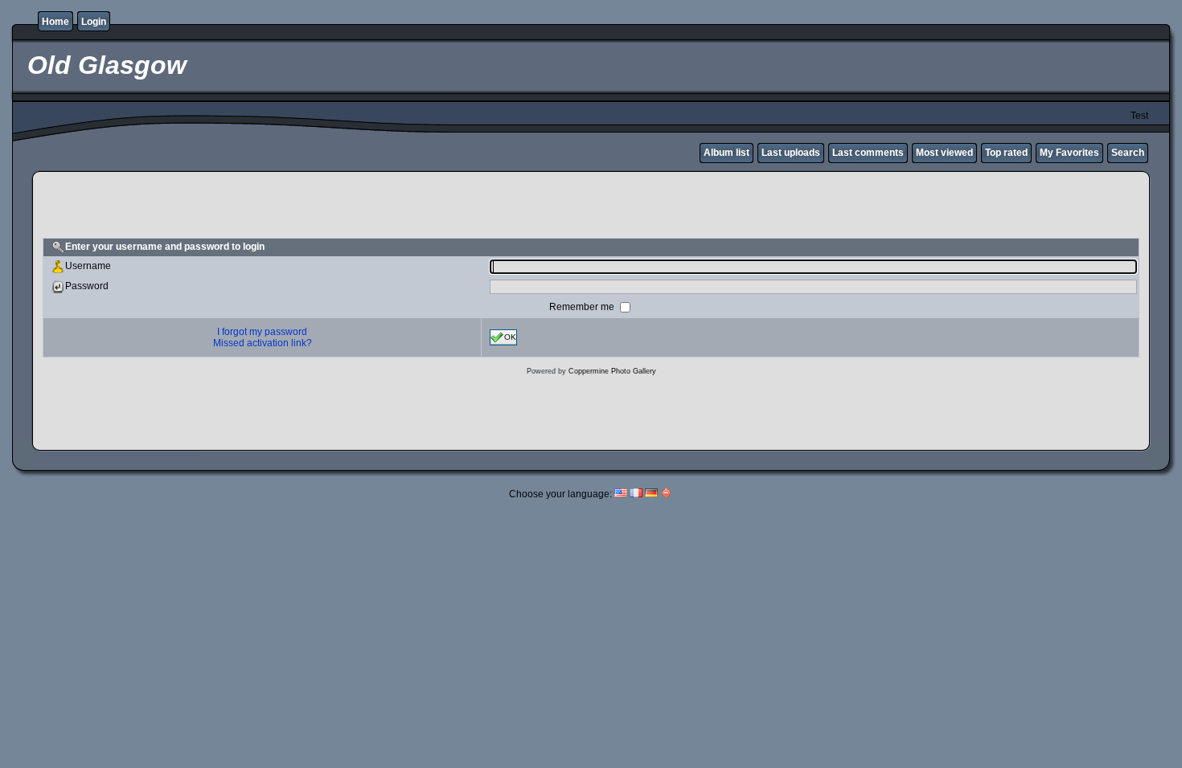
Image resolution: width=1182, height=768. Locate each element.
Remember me (583, 306)
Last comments (868, 152)
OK (510, 336)
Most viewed (944, 152)
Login (93, 21)
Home (55, 21)
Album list (726, 152)
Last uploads (790, 152)
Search (1127, 152)
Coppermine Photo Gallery (612, 371)
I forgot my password (262, 331)
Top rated (1006, 152)
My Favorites (1069, 152)
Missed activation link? (262, 343)
